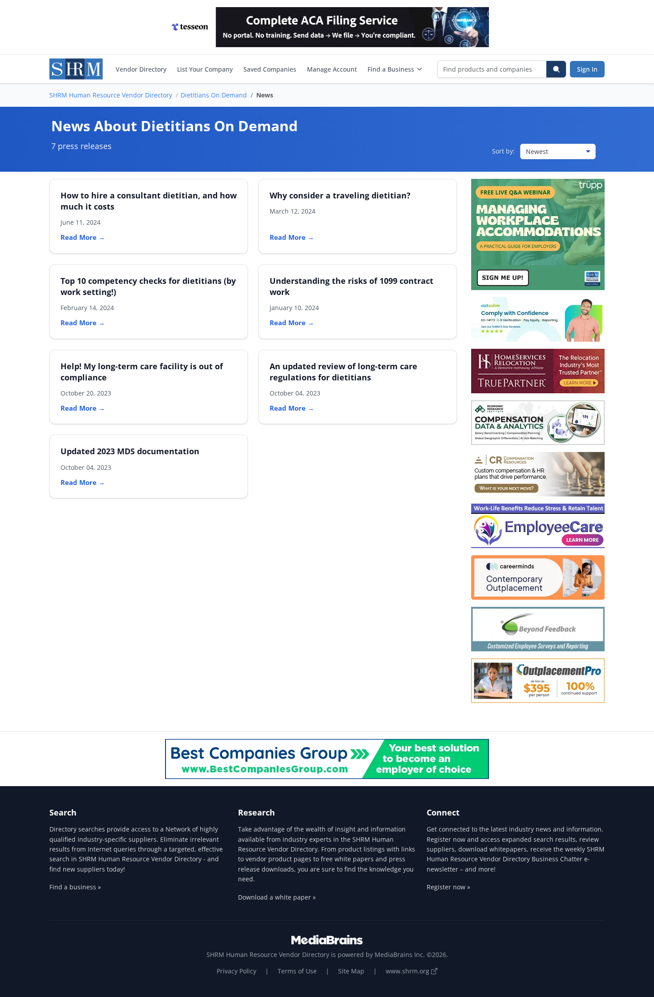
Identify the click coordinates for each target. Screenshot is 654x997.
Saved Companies (269, 69)
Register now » (448, 887)
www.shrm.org (408, 971)
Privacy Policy (236, 971)
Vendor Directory (141, 69)
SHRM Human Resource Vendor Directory (110, 95)
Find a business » (75, 887)
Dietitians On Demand (214, 95)
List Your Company (205, 69)
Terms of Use (297, 971)
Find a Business (390, 69)
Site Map (351, 971)
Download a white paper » (277, 897)
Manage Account (332, 69)
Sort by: (503, 151)
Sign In (587, 69)
